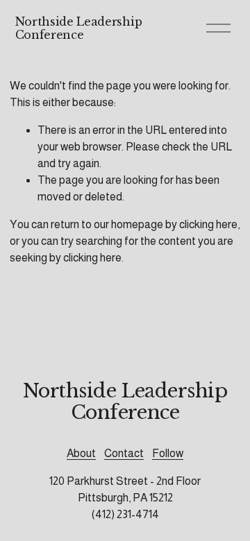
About (81, 453)
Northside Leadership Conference (78, 28)
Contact (124, 453)
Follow (167, 453)
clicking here (208, 224)
